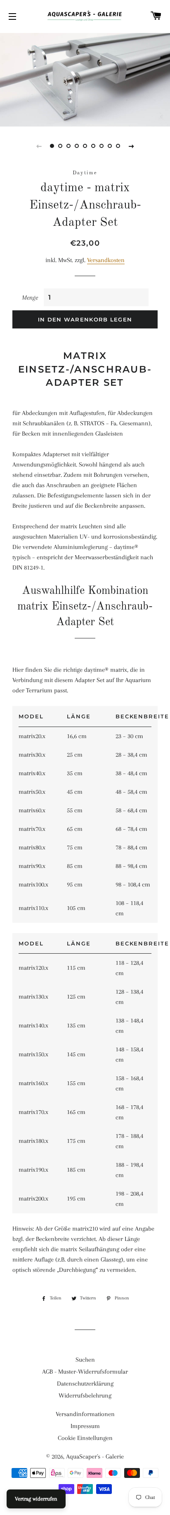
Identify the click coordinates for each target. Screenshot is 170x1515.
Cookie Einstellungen (85, 1438)
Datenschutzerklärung (85, 1383)
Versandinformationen (85, 1414)
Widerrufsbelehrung (85, 1395)
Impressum (85, 1426)
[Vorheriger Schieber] (39, 146)
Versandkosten (106, 260)
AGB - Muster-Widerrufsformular (85, 1371)
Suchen (85, 1359)
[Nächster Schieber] (131, 146)
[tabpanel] (85, 79)
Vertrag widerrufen (36, 1499)
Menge (30, 297)
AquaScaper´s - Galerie (95, 1456)
